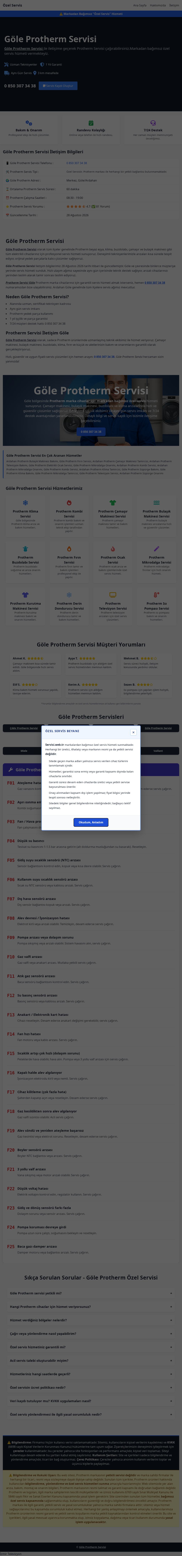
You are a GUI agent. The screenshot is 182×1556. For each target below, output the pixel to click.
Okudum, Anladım (91, 822)
